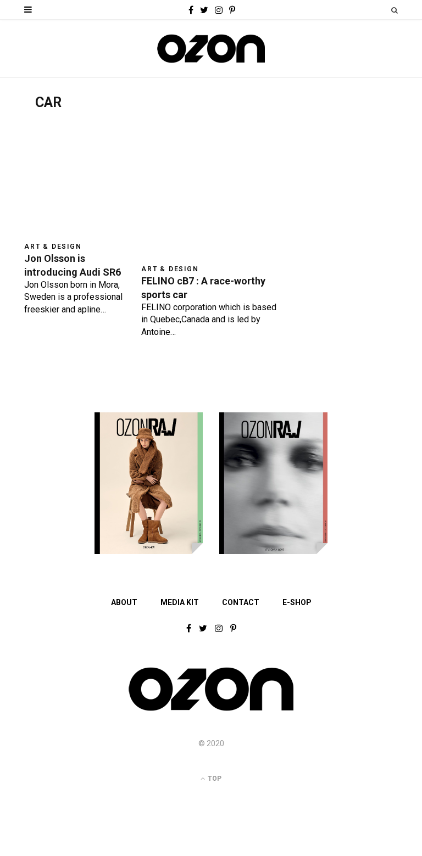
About (124, 602)
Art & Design (53, 246)
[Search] (394, 10)
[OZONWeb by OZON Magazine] (211, 48)
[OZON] (211, 710)
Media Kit (179, 602)
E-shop (297, 602)
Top (213, 778)
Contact (240, 602)
